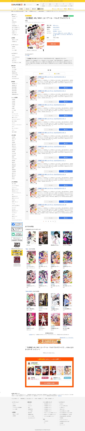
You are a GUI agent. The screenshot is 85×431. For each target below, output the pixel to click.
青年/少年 (34, 8)
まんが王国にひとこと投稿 (16, 62)
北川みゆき (14, 155)
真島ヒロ (13, 176)
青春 (68, 34)
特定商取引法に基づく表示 (64, 421)
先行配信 (21, 8)
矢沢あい (13, 178)
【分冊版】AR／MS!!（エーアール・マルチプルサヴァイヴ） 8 (51, 174)
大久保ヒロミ (14, 147)
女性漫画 (13, 99)
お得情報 (14, 415)
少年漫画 (13, 104)
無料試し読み (53, 43)
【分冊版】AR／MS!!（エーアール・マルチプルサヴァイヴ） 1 (51, 76)
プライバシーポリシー (64, 419)
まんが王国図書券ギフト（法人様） (66, 414)
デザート (13, 214)
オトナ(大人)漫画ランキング (49, 416)
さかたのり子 (14, 158)
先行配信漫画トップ (15, 25)
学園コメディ (60, 33)
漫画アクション (14, 216)
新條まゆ (13, 162)
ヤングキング (14, 212)
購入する (66, 87)
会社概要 (61, 423)
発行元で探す (14, 76)
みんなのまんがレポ (15, 78)
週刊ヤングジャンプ (15, 198)
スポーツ (59, 31)
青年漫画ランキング (48, 409)
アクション (55, 33)
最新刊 (42, 73)
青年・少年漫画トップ (15, 29)
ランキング (61, 8)
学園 (69, 33)
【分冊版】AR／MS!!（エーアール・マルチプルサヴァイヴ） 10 (51, 204)
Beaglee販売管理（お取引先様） (65, 416)
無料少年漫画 (14, 92)
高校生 (58, 34)
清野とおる (14, 164)
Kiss (12, 194)
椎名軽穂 (13, 160)
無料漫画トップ (14, 16)
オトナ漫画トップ (15, 34)
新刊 (66, 8)
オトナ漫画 (14, 110)
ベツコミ (13, 203)
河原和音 (13, 151)
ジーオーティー (56, 29)
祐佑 (56, 25)
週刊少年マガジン (15, 196)
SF (55, 35)
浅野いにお (14, 138)
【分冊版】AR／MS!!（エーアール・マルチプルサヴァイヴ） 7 (51, 160)
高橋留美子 (14, 169)
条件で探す (14, 67)
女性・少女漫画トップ (15, 27)
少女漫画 (13, 101)
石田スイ (13, 140)
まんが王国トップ (15, 398)
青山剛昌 (13, 137)
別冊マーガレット (15, 201)
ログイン (13, 48)
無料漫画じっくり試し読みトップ (27, 398)
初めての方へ (14, 60)
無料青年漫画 (14, 90)
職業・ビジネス (14, 117)
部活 (70, 34)
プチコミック (14, 187)
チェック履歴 (14, 50)
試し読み (51, 87)
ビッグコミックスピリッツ (16, 192)
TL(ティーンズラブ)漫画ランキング (51, 412)
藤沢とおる (14, 175)
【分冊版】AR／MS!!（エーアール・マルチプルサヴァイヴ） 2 (51, 90)
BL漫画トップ (14, 32)
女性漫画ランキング (48, 405)
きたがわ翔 (14, 153)
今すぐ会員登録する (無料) (49, 383)
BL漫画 (13, 108)
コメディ (65, 33)
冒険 (55, 34)
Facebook (46, 421)
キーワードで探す (15, 74)
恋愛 (13, 112)
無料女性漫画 (14, 87)
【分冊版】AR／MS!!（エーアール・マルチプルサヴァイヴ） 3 (51, 104)
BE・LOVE (14, 183)
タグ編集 (27, 55)
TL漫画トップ (14, 31)
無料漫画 (41, 8)
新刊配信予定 (30, 409)
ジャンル (55, 8)
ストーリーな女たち (15, 185)
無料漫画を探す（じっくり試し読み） (67, 337)
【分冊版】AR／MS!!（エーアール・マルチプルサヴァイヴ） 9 (51, 188)
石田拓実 (13, 142)
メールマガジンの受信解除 (17, 407)
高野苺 (13, 167)
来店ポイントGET (15, 39)
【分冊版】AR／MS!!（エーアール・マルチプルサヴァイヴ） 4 (51, 118)
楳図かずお (14, 146)
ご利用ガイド (14, 58)
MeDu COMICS (29, 291)
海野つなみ (14, 144)
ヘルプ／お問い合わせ (15, 57)
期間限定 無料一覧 (15, 94)
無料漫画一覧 (14, 85)
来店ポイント (71, 8)
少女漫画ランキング (48, 407)
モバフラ (13, 218)
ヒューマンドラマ (15, 113)
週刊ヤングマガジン (15, 189)
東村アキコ (14, 173)
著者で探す (14, 71)
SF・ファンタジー (15, 128)
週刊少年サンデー (15, 210)
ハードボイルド (63, 34)
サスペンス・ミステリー (16, 119)
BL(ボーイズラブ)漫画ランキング (50, 414)
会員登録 (13, 46)
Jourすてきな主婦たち (15, 205)
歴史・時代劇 (14, 121)
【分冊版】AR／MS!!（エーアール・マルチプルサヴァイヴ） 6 (51, 146)
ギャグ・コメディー (15, 115)
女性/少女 (27, 8)
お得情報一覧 (14, 41)
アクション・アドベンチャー (17, 124)
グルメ (13, 130)
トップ (14, 8)
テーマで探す (14, 69)
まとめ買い (58, 73)
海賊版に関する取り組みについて (17, 248)
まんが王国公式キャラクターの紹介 (66, 412)
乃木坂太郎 (14, 171)
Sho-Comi (13, 209)
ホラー (13, 126)
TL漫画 (13, 106)
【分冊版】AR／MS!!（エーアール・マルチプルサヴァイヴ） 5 (51, 132)
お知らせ (13, 55)
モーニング (14, 207)
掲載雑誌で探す (30, 414)
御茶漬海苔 (14, 149)
